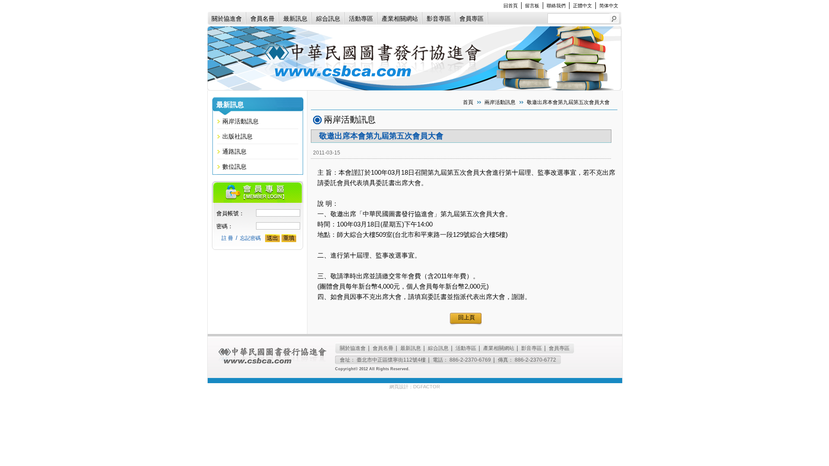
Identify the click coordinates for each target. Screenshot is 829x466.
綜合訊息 (328, 18)
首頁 (468, 102)
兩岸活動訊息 (240, 121)
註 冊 (227, 238)
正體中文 (582, 5)
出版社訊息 (237, 136)
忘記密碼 (250, 238)
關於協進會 (227, 18)
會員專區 (471, 18)
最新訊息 (295, 18)
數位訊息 (234, 166)
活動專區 (361, 18)
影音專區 (439, 18)
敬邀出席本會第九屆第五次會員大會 (568, 102)
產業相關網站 (400, 18)
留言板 (532, 5)
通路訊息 (234, 151)
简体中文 (608, 5)
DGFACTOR (426, 386)
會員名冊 (262, 18)
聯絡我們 (556, 5)
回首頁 (510, 5)
